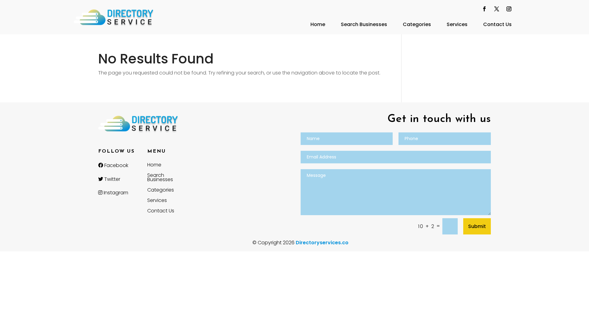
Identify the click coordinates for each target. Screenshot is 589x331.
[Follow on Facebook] (484, 9)
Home (317, 24)
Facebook (115, 165)
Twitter (111, 179)
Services (457, 24)
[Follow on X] (497, 9)
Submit (477, 226)
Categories (417, 24)
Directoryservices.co (322, 242)
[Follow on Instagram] (509, 9)
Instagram (115, 192)
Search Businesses (364, 24)
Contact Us (497, 24)
